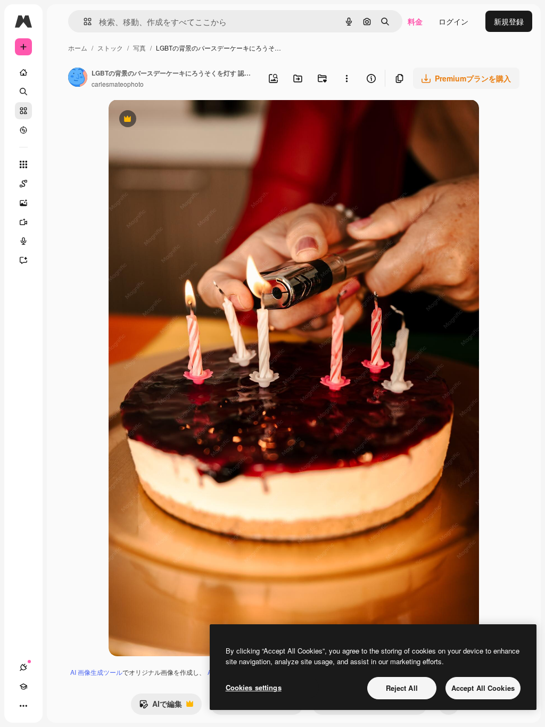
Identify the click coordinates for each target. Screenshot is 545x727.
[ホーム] (23, 72)
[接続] (23, 667)
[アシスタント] (23, 260)
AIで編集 (160, 706)
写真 (139, 47)
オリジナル (182, 120)
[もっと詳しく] (23, 129)
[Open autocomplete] (83, 22)
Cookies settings (254, 687)
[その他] (23, 705)
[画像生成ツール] (23, 202)
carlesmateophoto (118, 83)
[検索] (23, 91)
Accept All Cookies (483, 688)
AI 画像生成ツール (96, 671)
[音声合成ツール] (23, 241)
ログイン (453, 21)
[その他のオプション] (346, 78)
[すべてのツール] (23, 164)
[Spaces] (23, 183)
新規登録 (509, 21)
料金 (415, 21)
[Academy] (23, 686)
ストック (110, 47)
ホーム (77, 47)
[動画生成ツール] (23, 221)
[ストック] (23, 110)
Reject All (402, 688)
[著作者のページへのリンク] (77, 78)
